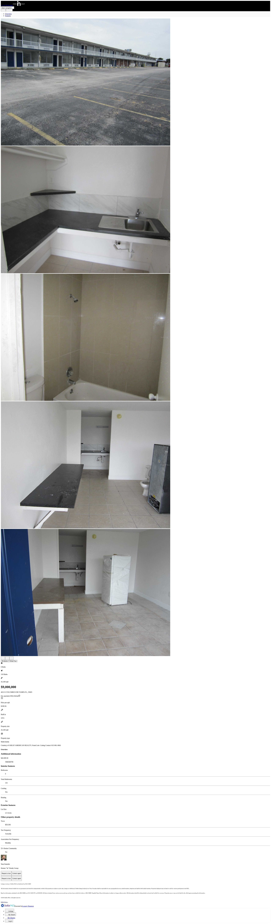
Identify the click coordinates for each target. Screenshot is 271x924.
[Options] (3, 658)
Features (8, 16)
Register (9, 10)
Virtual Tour (13, 661)
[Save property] (7, 658)
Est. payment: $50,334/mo (9, 696)
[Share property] (11, 658)
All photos (5, 661)
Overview (8, 14)
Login (3, 10)
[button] (135, 82)
